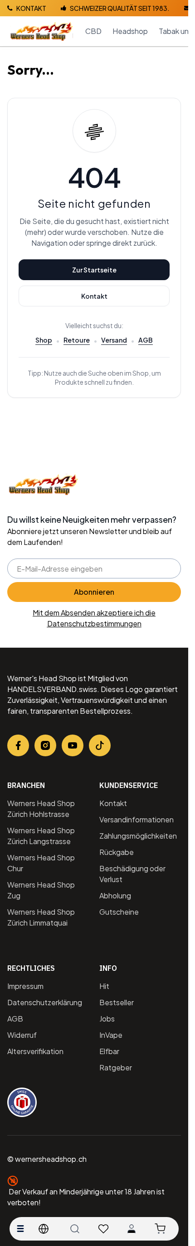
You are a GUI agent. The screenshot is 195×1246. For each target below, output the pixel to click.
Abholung (115, 895)
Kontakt (94, 296)
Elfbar (109, 1051)
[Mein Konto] (131, 1229)
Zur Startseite (94, 270)
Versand (114, 340)
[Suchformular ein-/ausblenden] (75, 1229)
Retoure (76, 340)
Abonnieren (94, 592)
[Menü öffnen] (20, 1228)
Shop (43, 340)
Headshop (130, 31)
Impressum (25, 986)
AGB (145, 340)
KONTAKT (31, 8)
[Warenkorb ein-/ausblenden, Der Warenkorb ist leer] (160, 1229)
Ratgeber (115, 1067)
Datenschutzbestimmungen (94, 623)
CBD (93, 31)
